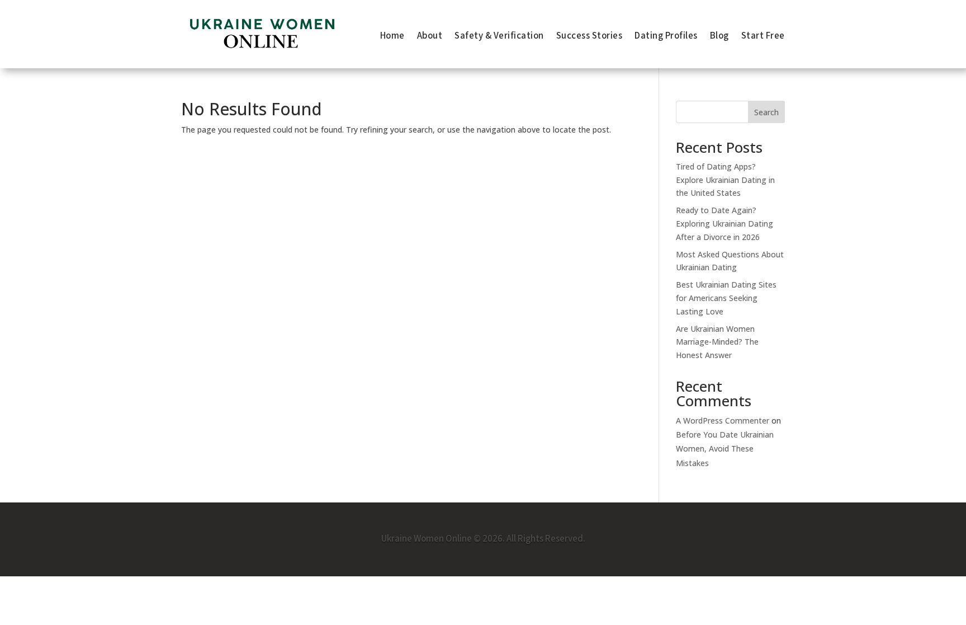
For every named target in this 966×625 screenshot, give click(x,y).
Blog (719, 37)
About (430, 37)
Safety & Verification (499, 37)
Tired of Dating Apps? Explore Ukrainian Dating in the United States (725, 180)
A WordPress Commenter (722, 420)
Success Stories (589, 37)
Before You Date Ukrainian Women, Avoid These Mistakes (725, 448)
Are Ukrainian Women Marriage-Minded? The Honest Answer (717, 342)
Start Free (763, 37)
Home (392, 37)
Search (766, 112)
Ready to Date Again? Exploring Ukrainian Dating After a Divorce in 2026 (724, 223)
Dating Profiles (666, 37)
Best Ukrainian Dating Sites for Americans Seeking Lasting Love (726, 298)
